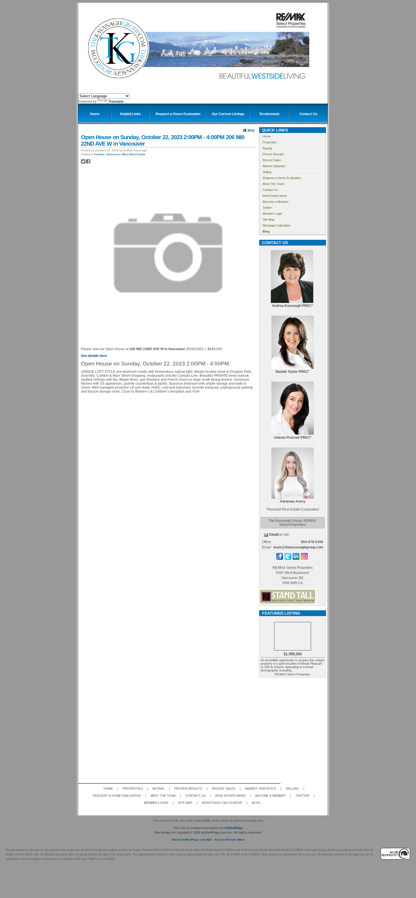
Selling (267, 172)
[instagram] (304, 559)
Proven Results (273, 154)
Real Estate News (275, 195)
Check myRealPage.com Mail (191, 839)
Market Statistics (274, 166)
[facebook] (279, 559)
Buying (267, 148)
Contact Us (270, 189)
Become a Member (276, 201)
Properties (270, 142)
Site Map (269, 219)
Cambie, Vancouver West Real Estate (119, 154)
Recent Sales (272, 160)
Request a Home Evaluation (282, 178)
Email (273, 535)
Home (267, 136)
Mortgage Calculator (276, 225)
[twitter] (287, 559)
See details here (94, 356)
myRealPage (233, 828)
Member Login (272, 213)
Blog (266, 231)
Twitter (267, 207)
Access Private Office (230, 839)
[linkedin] (296, 559)
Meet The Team (273, 184)
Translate (116, 102)
